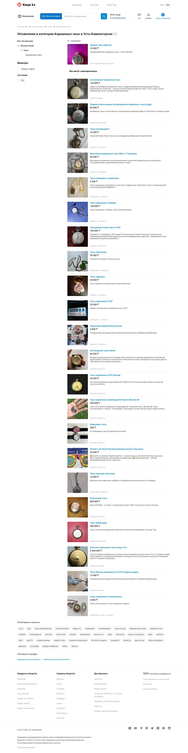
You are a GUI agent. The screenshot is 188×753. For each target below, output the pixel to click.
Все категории (53, 16)
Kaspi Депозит (23, 694)
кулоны (73, 634)
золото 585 (61, 634)
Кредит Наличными (25, 708)
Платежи (60, 689)
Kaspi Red (21, 689)
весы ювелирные (155, 640)
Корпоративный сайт (26, 747)
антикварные (35, 634)
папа (150, 634)
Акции (59, 703)
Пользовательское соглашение (156, 679)
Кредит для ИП (23, 703)
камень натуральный (78, 640)
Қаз (162, 5)
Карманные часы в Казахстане (56, 659)
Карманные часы (33, 55)
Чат (139, 18)
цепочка (48, 634)
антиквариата (105, 629)
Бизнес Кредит (100, 684)
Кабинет (148, 18)
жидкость (77, 629)
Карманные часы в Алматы (28, 659)
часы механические (43, 629)
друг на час (139, 640)
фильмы (22, 646)
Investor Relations (150, 689)
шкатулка (120, 634)
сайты (65, 646)
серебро (22, 634)
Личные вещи (27, 45)
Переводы (61, 698)
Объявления (28, 16)
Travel (59, 684)
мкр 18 (30, 640)
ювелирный (85, 634)
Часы (26, 50)
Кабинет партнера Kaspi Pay (106, 711)
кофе (110, 634)
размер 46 (115, 640)
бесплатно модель (99, 640)
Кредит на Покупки (25, 698)
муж (29, 629)
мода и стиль (59, 640)
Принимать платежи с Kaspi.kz (107, 701)
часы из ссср (120, 629)
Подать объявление (163, 18)
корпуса (159, 634)
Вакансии (147, 684)
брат (21, 640)
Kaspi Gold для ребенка (27, 684)
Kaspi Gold (21, 679)
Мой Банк (61, 694)
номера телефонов (50, 646)
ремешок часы (156, 629)
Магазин (60, 679)
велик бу (127, 640)
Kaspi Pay (98, 679)
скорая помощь (43, 640)
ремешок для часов (138, 629)
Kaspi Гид (60, 718)
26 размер (34, 646)
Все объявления (25, 41)
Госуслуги (61, 708)
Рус (168, 5)
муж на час (98, 634)
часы (21, 629)
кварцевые (90, 629)
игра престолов (62, 629)
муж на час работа (136, 634)
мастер (75, 646)
